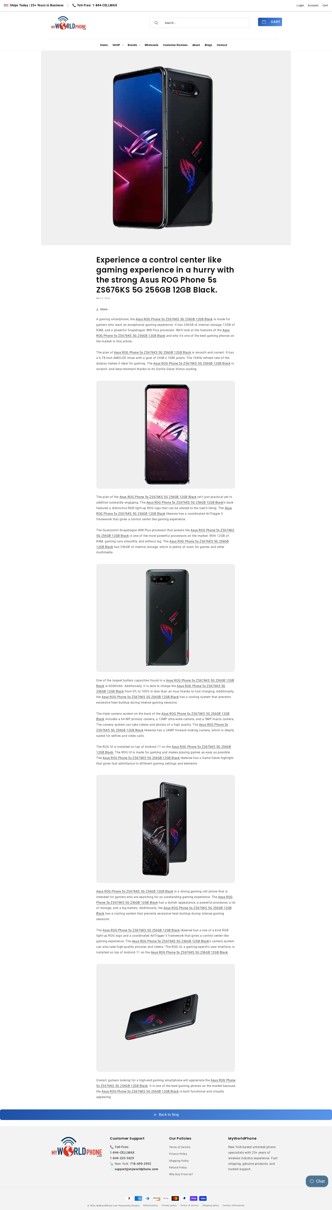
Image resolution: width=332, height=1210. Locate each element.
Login (300, 5)
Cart (325, 5)
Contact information (233, 1205)
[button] (117, 45)
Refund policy (150, 1205)
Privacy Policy (178, 1154)
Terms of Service (179, 1147)
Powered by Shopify (129, 1205)
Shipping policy (211, 1205)
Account (313, 5)
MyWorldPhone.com (107, 1205)
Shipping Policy (179, 1160)
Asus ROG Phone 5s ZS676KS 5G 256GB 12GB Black (174, 319)
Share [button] (104, 309)
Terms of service (189, 1205)
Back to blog (169, 1114)
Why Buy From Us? (181, 1174)
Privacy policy (169, 1205)
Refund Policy (178, 1167)
